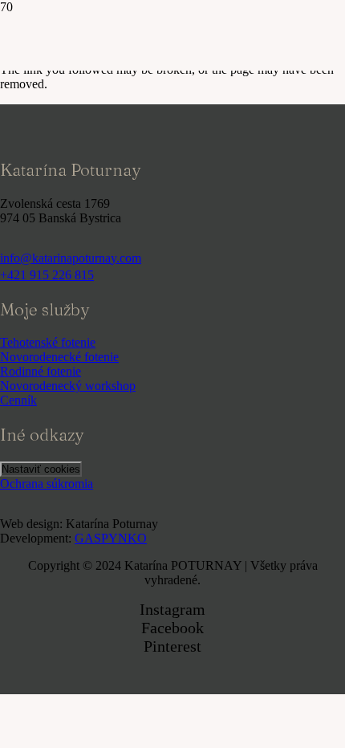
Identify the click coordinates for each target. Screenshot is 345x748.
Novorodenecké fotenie (59, 357)
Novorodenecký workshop (68, 385)
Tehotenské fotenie (47, 342)
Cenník (18, 400)
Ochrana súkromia (46, 483)
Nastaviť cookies (41, 469)
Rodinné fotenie (40, 371)
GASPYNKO (111, 538)
